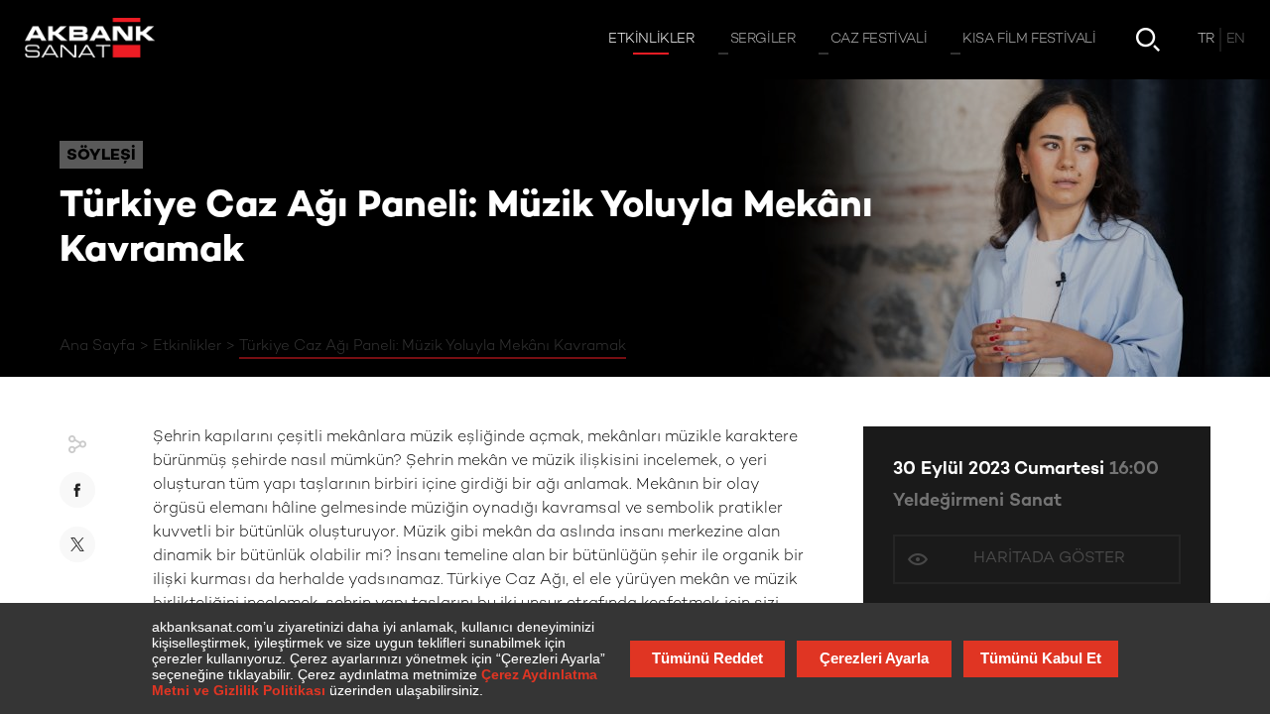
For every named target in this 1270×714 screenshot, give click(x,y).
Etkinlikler (187, 346)
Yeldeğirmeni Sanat (977, 501)
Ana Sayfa (97, 346)
